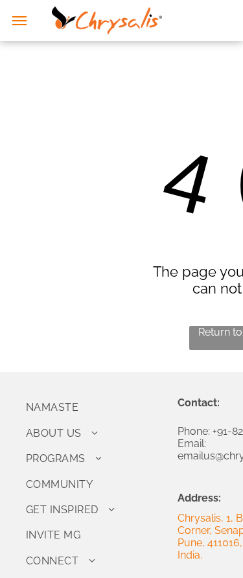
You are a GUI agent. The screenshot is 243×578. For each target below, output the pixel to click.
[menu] (19, 21)
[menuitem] (97, 407)
